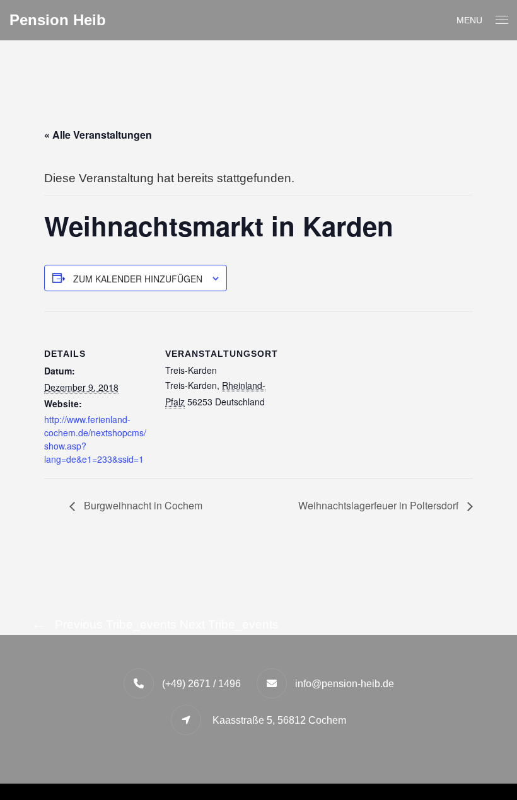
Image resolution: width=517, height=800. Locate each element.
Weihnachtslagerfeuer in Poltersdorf (379, 505)
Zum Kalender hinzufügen (137, 278)
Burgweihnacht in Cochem (141, 505)
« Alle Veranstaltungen (98, 134)
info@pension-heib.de (344, 683)
